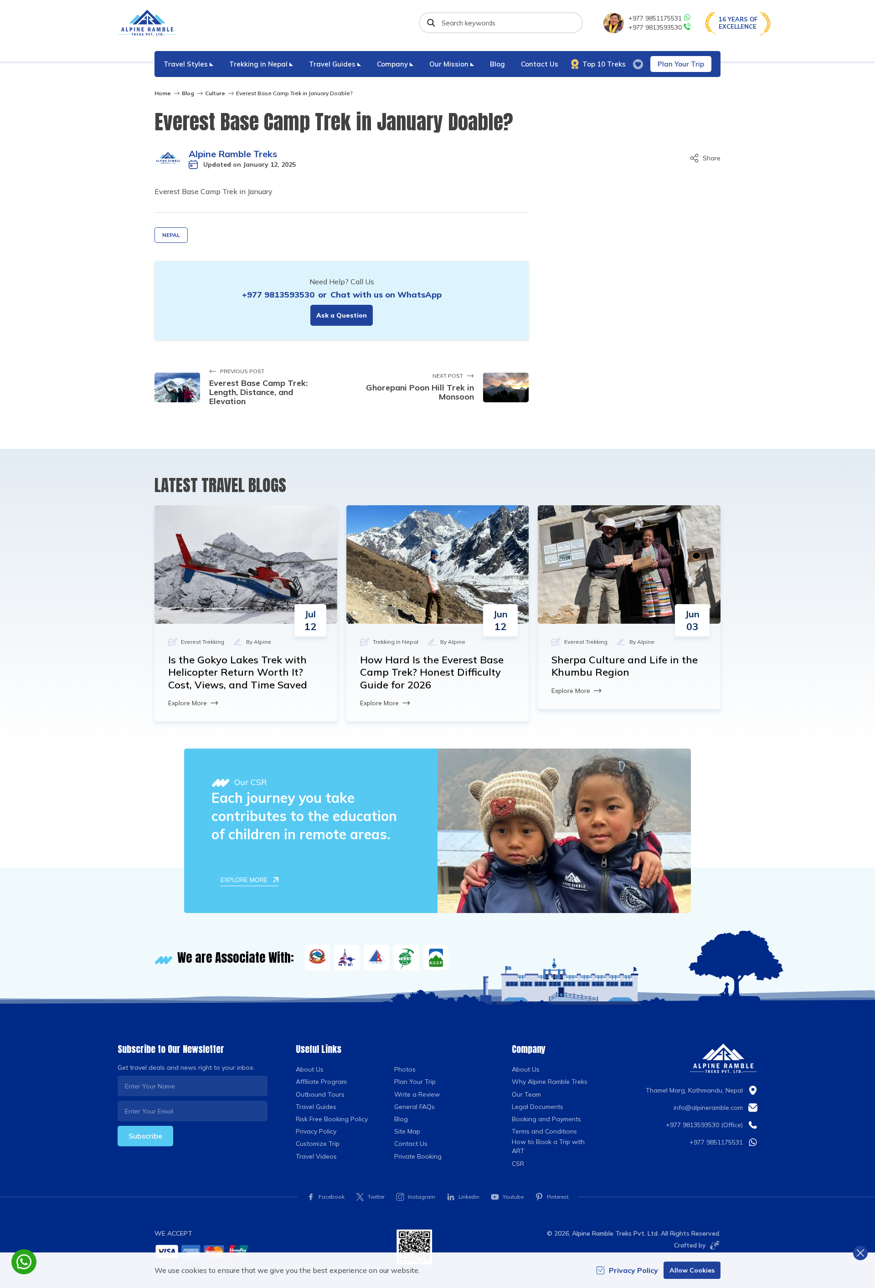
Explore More (187, 703)
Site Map (407, 1131)
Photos (405, 1069)
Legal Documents (537, 1107)
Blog (497, 64)
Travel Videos (316, 1156)
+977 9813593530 (655, 27)
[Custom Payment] (268, 1251)
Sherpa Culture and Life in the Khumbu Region (624, 666)
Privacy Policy (316, 1131)
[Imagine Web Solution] (713, 1245)
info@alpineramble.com (708, 1107)
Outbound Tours (320, 1094)
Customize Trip (318, 1143)
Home (162, 93)
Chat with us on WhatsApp (386, 294)
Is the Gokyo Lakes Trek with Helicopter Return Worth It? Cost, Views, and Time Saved (237, 672)
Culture (215, 93)
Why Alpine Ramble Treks (549, 1082)
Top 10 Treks (604, 64)
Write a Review (417, 1094)
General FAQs (414, 1107)
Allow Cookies (692, 1270)
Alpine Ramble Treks (233, 153)
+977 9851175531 (655, 18)
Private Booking (418, 1156)
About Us (310, 1069)
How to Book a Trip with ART (548, 1146)
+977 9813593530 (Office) (704, 1125)
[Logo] (723, 1058)
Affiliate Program (321, 1082)
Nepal (171, 234)
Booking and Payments (546, 1119)
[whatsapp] (23, 1261)
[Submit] (431, 23)
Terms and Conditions (544, 1131)
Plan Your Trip (681, 64)
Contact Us (539, 64)
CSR (518, 1164)
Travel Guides (316, 1107)
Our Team (526, 1094)
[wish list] (638, 64)
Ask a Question (341, 315)
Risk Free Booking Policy (332, 1119)
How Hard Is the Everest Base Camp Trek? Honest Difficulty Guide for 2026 (432, 672)
